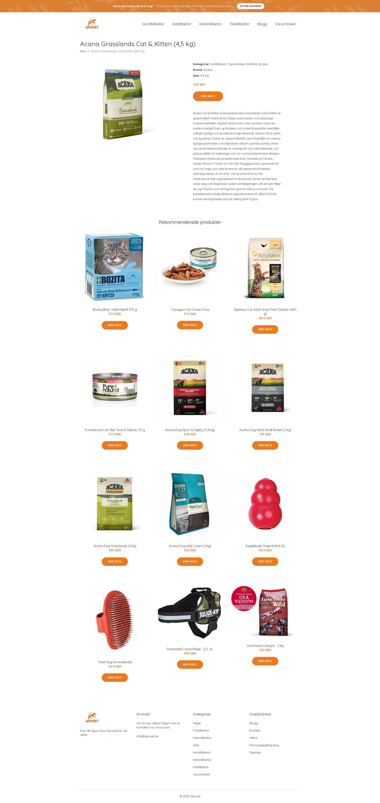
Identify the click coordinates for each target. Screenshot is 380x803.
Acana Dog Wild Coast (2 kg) (190, 546)
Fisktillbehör (239, 24)
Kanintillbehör (210, 24)
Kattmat (251, 64)
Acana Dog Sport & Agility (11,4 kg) (190, 430)
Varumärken (285, 24)
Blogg (262, 24)
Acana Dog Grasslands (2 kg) (114, 546)
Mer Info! (208, 96)
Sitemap (255, 752)
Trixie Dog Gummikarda (115, 662)
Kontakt (254, 730)
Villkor (253, 738)
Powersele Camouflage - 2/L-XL (190, 649)
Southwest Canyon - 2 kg (265, 646)
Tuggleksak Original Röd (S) (265, 546)
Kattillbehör (181, 24)
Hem (83, 51)
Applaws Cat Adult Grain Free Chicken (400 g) (265, 312)
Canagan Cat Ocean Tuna (190, 310)
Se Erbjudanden (250, 6)
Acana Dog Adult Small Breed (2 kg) (265, 430)
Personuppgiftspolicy (264, 745)
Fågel (197, 723)
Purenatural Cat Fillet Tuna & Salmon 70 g (115, 430)
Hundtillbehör (153, 24)
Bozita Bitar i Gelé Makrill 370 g (115, 310)
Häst (196, 745)
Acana (263, 64)
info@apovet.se (148, 736)
